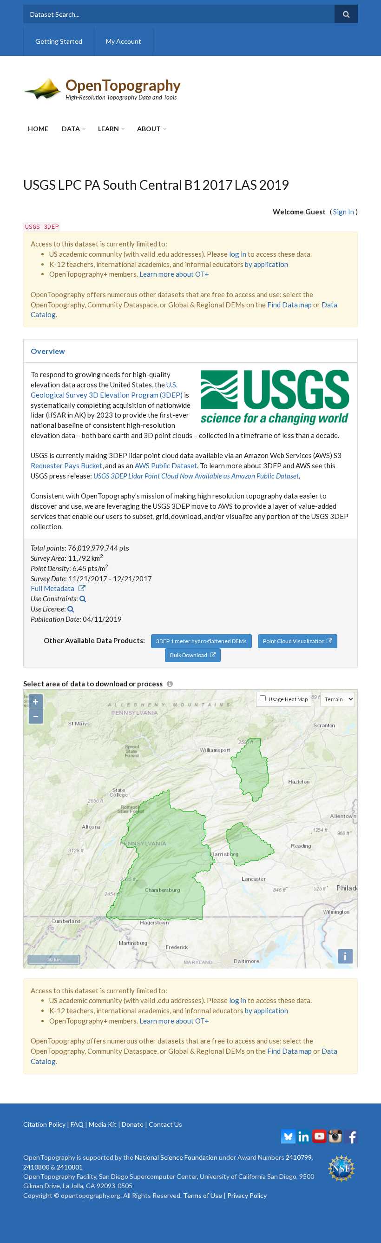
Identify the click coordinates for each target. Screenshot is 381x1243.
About (149, 129)
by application (266, 264)
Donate (133, 1124)
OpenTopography (123, 85)
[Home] (43, 88)
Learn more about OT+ (174, 274)
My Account (123, 41)
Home (38, 129)
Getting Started (58, 41)
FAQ (77, 1124)
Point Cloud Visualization (295, 641)
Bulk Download (190, 654)
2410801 (70, 1167)
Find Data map (289, 304)
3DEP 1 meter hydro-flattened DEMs (201, 641)
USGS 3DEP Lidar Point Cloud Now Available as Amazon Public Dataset (196, 476)
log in (237, 254)
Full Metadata (55, 588)
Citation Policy (44, 1124)
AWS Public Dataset (166, 465)
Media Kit (103, 1124)
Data (71, 129)
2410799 (299, 1157)
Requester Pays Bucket (66, 465)
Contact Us (165, 1124)
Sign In (343, 211)
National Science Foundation (176, 1157)
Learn (108, 129)
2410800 (36, 1167)
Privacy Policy (247, 1195)
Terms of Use (202, 1195)
